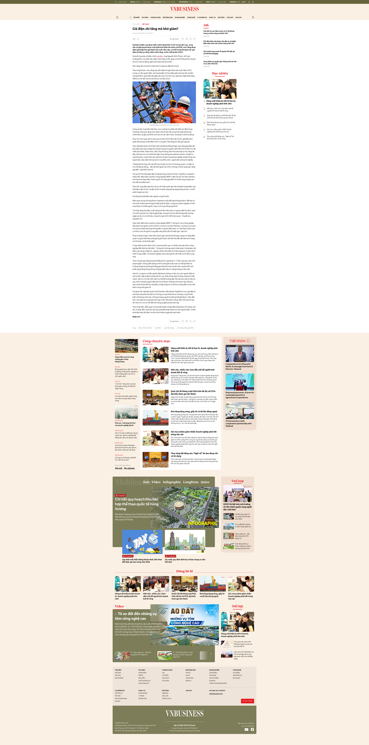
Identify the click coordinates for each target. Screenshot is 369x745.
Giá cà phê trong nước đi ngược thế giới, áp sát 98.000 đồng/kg (219, 52)
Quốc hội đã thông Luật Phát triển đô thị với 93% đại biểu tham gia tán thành (221, 116)
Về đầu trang (248, 701)
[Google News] (174, 38)
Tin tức (188, 673)
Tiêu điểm (136, 17)
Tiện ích (188, 680)
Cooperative (202, 17)
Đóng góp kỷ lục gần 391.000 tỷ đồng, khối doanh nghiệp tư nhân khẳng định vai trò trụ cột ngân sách (126, 372)
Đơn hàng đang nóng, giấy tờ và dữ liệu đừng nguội (194, 411)
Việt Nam (145, 24)
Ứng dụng (236, 678)
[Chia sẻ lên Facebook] (182, 38)
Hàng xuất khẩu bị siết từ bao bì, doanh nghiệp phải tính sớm (127, 596)
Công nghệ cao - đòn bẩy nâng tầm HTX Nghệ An (242, 536)
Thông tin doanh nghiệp (218, 683)
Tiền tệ (140, 675)
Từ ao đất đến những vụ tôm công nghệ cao (243, 525)
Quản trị (212, 680)
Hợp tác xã (118, 693)
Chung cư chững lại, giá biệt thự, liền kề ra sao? (125, 458)
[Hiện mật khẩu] (204, 336)
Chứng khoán (155, 17)
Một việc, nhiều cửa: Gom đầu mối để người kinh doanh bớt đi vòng (220, 109)
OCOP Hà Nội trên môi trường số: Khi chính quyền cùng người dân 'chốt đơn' (237, 507)
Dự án (188, 675)
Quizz (205, 482)
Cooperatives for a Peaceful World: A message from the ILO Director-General (239, 366)
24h (163, 673)
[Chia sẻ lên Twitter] (186, 38)
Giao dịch (165, 678)
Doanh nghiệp (180, 17)
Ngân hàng (142, 673)
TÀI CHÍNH (141, 670)
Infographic (172, 482)
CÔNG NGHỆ (237, 670)
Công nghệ (191, 17)
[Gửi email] (190, 38)
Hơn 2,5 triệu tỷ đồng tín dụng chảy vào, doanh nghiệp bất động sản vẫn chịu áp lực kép (126, 435)
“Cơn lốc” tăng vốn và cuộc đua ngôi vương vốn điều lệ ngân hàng (125, 386)
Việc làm (165, 696)
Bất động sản (168, 17)
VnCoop (238, 17)
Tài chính (145, 17)
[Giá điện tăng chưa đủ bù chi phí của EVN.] (164, 82)
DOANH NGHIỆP (214, 670)
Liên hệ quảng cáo (216, 694)
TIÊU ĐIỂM (118, 670)
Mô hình (118, 696)
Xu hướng (236, 673)
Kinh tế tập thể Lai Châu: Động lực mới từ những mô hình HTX (243, 546)
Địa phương (129, 468)
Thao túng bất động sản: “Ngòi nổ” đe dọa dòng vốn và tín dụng (220, 137)
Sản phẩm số (237, 675)
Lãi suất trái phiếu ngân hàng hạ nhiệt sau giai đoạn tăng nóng (126, 398)
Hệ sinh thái (142, 698)
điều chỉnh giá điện (145, 328)
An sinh (117, 701)
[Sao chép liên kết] (194, 38)
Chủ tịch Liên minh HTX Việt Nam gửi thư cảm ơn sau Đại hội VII (243, 644)
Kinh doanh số (143, 683)
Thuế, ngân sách (144, 680)
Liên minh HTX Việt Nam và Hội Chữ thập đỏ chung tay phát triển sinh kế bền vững (244, 655)
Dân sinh (165, 693)
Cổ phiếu (165, 675)
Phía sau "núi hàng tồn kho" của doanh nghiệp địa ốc (125, 424)
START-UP (141, 690)
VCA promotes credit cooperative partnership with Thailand (239, 423)
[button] (211, 653)
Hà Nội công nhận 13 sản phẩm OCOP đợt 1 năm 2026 (243, 516)
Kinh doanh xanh (121, 698)
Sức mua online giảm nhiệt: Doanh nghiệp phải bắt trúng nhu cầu (219, 130)
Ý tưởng (141, 696)
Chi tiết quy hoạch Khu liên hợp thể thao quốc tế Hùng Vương (137, 504)
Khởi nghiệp (142, 693)
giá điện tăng (169, 328)
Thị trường (213, 673)
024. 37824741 (220, 690)
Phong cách (166, 698)
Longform (190, 482)
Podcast (230, 17)
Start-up (212, 17)
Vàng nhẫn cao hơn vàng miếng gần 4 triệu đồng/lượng (124, 359)
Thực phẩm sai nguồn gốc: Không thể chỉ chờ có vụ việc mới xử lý (219, 63)
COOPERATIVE (120, 690)
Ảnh (146, 482)
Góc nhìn (165, 680)
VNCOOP (189, 690)
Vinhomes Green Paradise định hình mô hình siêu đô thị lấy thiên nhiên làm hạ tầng (125, 447)
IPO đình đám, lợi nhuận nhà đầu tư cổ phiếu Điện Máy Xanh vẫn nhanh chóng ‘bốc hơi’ (219, 42)
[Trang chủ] (130, 17)
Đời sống (221, 17)
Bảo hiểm (141, 678)
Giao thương (214, 678)
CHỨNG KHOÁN (167, 670)
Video (156, 482)
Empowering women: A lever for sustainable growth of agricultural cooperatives (240, 395)
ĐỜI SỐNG (165, 690)
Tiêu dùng (212, 675)
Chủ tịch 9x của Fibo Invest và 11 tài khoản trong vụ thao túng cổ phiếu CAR (218, 32)
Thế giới (118, 468)
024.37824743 (249, 726)
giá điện (160, 56)
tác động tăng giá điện (185, 328)
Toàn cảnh (189, 678)
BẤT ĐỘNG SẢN (191, 670)
